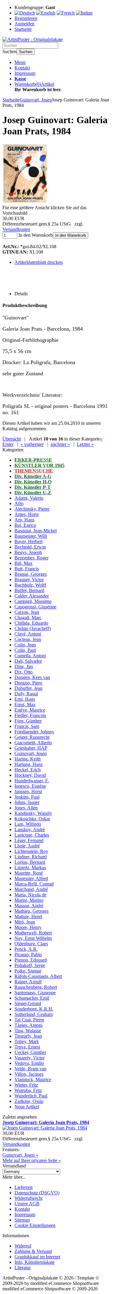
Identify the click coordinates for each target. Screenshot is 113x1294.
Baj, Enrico (25, 525)
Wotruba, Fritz (28, 1090)
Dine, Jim (23, 666)
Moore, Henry (28, 927)
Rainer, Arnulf (28, 981)
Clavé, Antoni (27, 633)
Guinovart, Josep (30, 753)
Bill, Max (23, 563)
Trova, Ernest (27, 1046)
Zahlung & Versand (33, 1251)
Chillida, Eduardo (31, 623)
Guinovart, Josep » (20, 1155)
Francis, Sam (26, 726)
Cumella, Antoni (30, 655)
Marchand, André (31, 889)
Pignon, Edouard (30, 959)
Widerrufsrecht (28, 1198)
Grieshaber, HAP (30, 748)
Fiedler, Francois (30, 715)
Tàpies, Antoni (28, 1025)
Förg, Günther (28, 720)
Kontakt (22, 67)
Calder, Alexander (31, 595)
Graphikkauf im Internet (37, 1256)
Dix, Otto (23, 671)
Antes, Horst (26, 514)
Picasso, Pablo (28, 954)
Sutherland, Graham (33, 1014)
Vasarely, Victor (29, 1057)
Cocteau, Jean (27, 639)
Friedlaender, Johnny (34, 731)
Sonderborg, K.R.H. (33, 1008)
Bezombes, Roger (31, 557)
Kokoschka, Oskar (32, 818)
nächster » (60, 444)
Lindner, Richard (30, 856)
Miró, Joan (24, 921)
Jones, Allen (26, 807)
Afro (19, 503)
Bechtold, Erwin (30, 546)
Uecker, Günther (30, 1052)
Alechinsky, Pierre (31, 508)
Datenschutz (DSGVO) (36, 1192)
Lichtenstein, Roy (31, 851)
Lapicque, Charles (31, 835)
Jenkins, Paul (26, 796)
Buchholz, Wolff (30, 585)
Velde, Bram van (30, 1068)
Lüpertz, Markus (30, 867)
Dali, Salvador (28, 661)
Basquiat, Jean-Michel (35, 530)
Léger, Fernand (28, 840)
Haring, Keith (27, 758)
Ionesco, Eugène (30, 786)
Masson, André (28, 905)
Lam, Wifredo (27, 824)
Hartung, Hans (28, 764)
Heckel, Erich (27, 769)
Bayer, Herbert (28, 541)
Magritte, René (28, 873)
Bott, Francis (26, 568)
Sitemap (22, 1219)
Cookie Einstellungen (34, 1225)
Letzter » (85, 444)
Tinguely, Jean (28, 1036)
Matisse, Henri (28, 916)
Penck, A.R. (26, 949)
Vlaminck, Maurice (32, 1079)
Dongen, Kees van (32, 677)
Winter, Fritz (26, 1084)
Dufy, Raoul (26, 693)
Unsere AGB (26, 1203)
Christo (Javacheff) (32, 628)
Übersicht (11, 438)
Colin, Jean (25, 644)
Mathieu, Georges (31, 911)
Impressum (24, 73)
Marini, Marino (28, 900)
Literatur (22, 1267)
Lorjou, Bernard (29, 862)
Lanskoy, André (29, 829)
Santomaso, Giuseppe (35, 992)
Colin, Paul (25, 650)
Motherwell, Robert (33, 932)
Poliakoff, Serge (29, 965)
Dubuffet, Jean (28, 688)
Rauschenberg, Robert (35, 987)
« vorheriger (32, 444)
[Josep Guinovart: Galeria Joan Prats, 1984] (25, 202)
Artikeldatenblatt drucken (38, 262)
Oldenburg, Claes (31, 943)
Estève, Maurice (29, 710)
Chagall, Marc (28, 617)
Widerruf (22, 1245)
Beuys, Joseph (28, 552)
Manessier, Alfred (31, 878)
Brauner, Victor (29, 579)
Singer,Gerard (27, 1003)
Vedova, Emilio (29, 1063)
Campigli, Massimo (33, 601)
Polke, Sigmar (27, 970)
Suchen (25, 52)
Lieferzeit (23, 1187)
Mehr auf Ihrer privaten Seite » (31, 1160)
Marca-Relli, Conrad (34, 883)
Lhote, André (27, 845)
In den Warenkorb (70, 235)
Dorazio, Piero (28, 682)
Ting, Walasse (27, 1030)
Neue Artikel (26, 1106)
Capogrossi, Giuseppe (35, 606)
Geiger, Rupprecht (31, 737)
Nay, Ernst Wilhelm (33, 938)
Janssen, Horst (28, 791)
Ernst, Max (25, 704)
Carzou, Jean (26, 612)
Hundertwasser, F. (31, 780)
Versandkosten (16, 229)
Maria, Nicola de (30, 894)
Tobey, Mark (26, 1041)
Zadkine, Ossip (28, 1101)
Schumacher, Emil (31, 998)
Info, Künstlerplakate (34, 1262)
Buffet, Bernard (29, 590)
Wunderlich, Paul (30, 1095)
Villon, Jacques (28, 1074)
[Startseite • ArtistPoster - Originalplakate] (32, 39)
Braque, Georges (30, 574)
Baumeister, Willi (30, 536)
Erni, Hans (24, 699)
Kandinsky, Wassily (33, 813)
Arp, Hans (24, 519)
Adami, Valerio (28, 498)
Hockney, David (30, 775)
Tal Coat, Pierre (29, 1019)
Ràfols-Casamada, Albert (38, 976)
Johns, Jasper (26, 802)
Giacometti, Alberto (33, 742)
